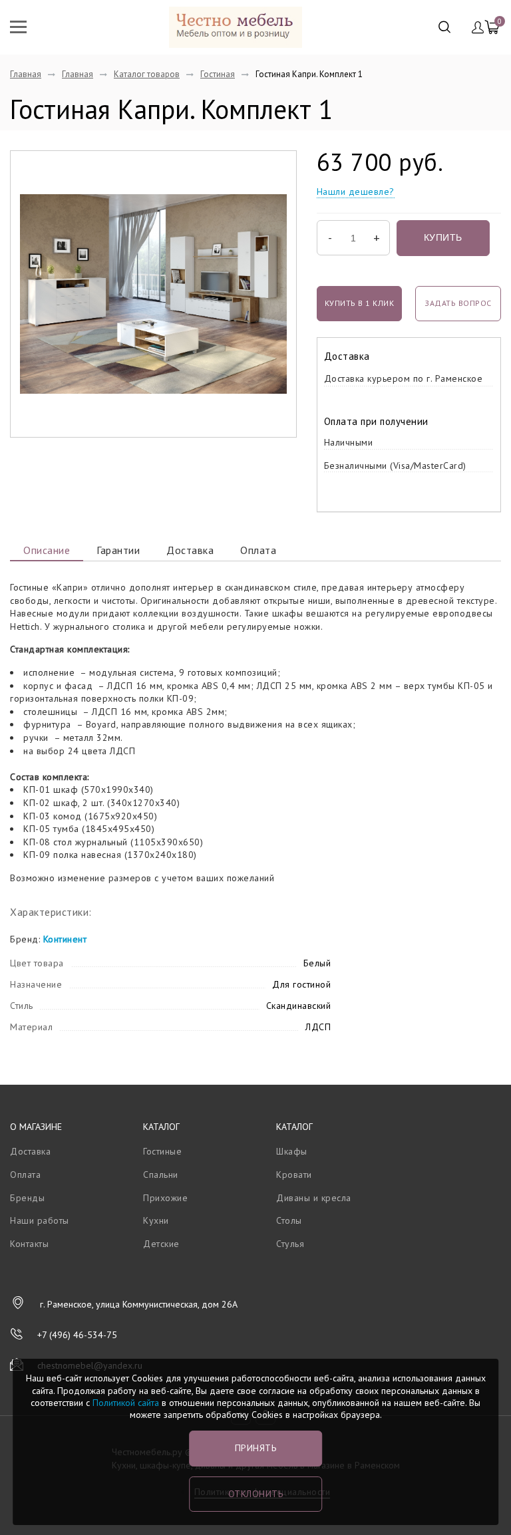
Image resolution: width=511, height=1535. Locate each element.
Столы (289, 1220)
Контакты (29, 1244)
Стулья (290, 1244)
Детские (161, 1244)
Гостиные (162, 1151)
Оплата (258, 550)
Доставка (190, 550)
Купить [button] (443, 237)
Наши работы (39, 1220)
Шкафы (291, 1151)
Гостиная (217, 74)
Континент (65, 939)
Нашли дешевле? (356, 192)
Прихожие (165, 1198)
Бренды (27, 1198)
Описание (46, 550)
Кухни (156, 1220)
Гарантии (118, 550)
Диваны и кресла (313, 1198)
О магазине (36, 1127)
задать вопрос (458, 303)
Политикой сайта (125, 1403)
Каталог (161, 1127)
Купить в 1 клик (360, 303)
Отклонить (255, 1494)
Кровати (294, 1175)
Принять (256, 1448)
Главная (25, 74)
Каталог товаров (147, 74)
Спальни (160, 1175)
